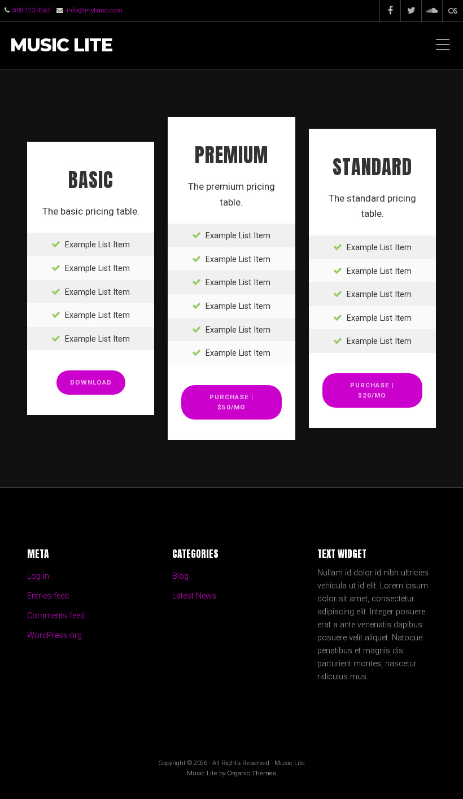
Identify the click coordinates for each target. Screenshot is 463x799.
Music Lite (61, 45)
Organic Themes (251, 773)
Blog (180, 576)
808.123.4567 (31, 10)
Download (91, 382)
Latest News (194, 596)
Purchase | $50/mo (231, 402)
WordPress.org (54, 635)
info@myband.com (95, 10)
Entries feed (48, 596)
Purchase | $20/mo (372, 390)
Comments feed (56, 616)
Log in (38, 576)
